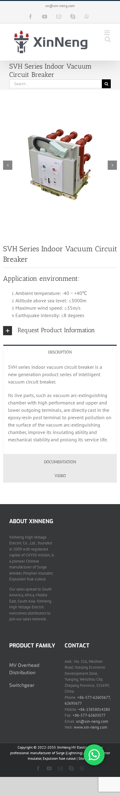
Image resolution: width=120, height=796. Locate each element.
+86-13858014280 (94, 709)
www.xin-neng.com (90, 727)
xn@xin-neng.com (60, 5)
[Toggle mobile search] (108, 39)
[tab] (60, 352)
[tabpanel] (60, 406)
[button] (60, 330)
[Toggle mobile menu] (107, 33)
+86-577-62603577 (89, 715)
